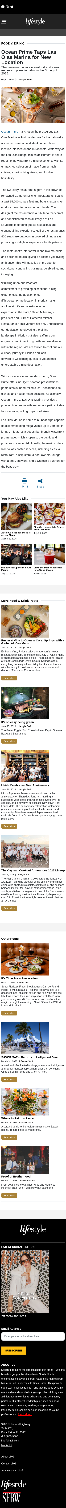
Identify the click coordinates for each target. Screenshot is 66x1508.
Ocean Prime (9, 131)
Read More (9, 678)
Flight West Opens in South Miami (16, 568)
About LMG (7, 1456)
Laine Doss (23, 982)
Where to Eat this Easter (17, 1118)
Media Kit (6, 1445)
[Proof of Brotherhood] (25, 1160)
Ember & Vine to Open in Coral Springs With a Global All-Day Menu (32, 642)
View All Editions (13, 1315)
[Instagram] (7, 7)
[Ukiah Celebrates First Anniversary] (25, 767)
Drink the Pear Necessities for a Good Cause (48, 568)
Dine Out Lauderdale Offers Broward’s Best (49, 528)
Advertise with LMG (12, 1470)
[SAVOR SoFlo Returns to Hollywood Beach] (25, 1039)
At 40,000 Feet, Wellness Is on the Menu (16, 533)
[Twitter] (11, 7)
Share (40, 486)
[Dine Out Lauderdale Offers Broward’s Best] (49, 514)
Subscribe (13, 1350)
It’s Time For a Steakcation (19, 978)
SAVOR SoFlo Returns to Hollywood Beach (30, 1057)
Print (25, 486)
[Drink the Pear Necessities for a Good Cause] (49, 555)
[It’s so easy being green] (25, 704)
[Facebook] (2, 7)
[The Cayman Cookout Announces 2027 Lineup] (25, 852)
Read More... (25, 1414)
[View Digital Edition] (25, 1281)
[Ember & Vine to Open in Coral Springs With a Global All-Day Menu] (25, 622)
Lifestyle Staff (24, 79)
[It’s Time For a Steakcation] (25, 960)
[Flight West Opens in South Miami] (16, 555)
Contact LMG (8, 1463)
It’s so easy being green (17, 722)
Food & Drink (12, 43)
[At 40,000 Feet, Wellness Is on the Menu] (16, 517)
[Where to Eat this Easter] (25, 1102)
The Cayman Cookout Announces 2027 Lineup (33, 870)
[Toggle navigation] (3, 21)
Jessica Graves (27, 1180)
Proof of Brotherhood (16, 1176)
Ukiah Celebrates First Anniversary (25, 785)
